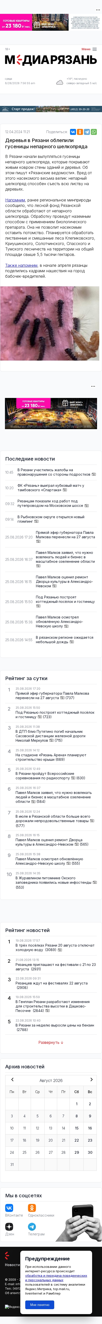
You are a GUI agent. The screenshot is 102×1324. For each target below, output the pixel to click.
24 (12, 1152)
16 (90, 1128)
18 (24, 1140)
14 (63, 1128)
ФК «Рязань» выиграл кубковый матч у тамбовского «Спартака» (51, 487)
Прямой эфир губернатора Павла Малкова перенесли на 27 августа (65, 534)
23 (90, 1140)
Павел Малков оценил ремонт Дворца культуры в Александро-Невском (64, 581)
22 (77, 1140)
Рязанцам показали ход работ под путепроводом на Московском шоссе (50, 503)
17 (12, 1140)
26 (37, 1152)
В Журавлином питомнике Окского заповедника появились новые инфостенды (53, 880)
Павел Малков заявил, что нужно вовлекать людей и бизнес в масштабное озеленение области (65, 557)
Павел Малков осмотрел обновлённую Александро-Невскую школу (59, 621)
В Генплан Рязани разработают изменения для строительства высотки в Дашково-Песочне (53, 1006)
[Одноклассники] (80, 132)
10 (12, 1128)
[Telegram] (87, 132)
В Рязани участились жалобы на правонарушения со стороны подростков (54, 472)
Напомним (15, 199)
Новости (12, 1265)
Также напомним (21, 265)
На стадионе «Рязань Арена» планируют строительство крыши (51, 757)
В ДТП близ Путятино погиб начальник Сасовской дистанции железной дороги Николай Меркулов (50, 735)
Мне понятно (39, 1305)
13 (50, 1128)
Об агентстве (15, 1293)
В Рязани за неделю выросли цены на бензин (55, 1025)
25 (24, 1152)
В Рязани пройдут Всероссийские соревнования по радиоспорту (45, 775)
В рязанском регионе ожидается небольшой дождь (64, 639)
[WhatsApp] (94, 132)
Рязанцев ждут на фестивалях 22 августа (52, 983)
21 (63, 1140)
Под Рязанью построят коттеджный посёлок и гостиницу (65, 599)
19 (37, 1140)
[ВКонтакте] (73, 132)
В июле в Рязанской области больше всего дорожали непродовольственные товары (53, 818)
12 (37, 1128)
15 (76, 1128)
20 (51, 1140)
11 (24, 1128)
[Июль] (11, 1080)
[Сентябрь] (90, 1080)
